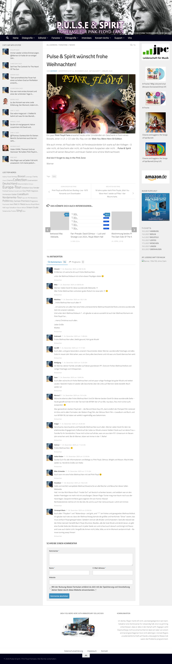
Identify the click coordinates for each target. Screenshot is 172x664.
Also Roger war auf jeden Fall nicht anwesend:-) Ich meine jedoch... (24, 161)
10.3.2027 (150, 231)
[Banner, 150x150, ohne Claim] (154, 261)
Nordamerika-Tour (12, 197)
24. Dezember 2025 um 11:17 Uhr (73, 348)
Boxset (21, 176)
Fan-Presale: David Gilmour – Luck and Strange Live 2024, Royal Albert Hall (88, 235)
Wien (24, 211)
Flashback (11, 191)
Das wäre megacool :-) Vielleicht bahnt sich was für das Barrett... (23, 114)
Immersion (7, 194)
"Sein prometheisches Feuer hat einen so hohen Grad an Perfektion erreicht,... (24, 80)
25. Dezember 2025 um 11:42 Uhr (74, 445)
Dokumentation (23, 184)
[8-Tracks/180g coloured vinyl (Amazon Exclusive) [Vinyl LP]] (156, 80)
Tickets (13, 211)
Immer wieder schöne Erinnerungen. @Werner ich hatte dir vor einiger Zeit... (24, 55)
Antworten (58, 280)
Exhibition (25, 187)
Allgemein (52, 44)
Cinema (10, 180)
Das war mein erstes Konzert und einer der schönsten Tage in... (23, 92)
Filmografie (70, 38)
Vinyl (19, 210)
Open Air (24, 198)
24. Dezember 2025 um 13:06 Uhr (72, 377)
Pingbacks (77, 261)
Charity (35, 176)
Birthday (14, 177)
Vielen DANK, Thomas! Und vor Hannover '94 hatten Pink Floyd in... (24, 150)
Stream (29, 207)
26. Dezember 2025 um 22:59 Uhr (80, 510)
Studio (35, 207)
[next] (134, 229)
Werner (53, 71)
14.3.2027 (150, 237)
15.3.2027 (149, 240)
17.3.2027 (150, 243)
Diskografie (27, 38)
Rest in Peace (19, 204)
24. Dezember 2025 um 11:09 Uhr (75, 336)
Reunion (28, 204)
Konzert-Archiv (102, 38)
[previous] (47, 229)
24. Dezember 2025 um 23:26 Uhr (73, 423)
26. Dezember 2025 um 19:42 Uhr (76, 483)
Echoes (31, 184)
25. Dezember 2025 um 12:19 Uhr (78, 456)
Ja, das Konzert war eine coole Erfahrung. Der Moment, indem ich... (24, 103)
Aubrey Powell (7, 176)
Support (118, 38)
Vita (130, 38)
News (72, 44)
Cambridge (29, 177)
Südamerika (7, 211)
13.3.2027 (149, 234)
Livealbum (23, 194)
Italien (14, 194)
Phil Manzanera (32, 198)
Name (52, 568)
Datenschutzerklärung (73, 650)
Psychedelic (6, 204)
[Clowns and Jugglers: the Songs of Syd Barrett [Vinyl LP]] (156, 155)
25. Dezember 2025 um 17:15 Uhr (79, 471)
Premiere (25, 201)
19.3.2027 (149, 246)
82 (108, 214)
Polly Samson (15, 200)
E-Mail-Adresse (99, 568)
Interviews (87, 38)
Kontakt (104, 650)
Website (52, 577)
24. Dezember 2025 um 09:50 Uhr (72, 284)
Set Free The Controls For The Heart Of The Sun (24, 68)
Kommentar (54, 551)
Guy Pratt (27, 190)
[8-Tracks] (156, 104)
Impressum (92, 650)
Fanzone (56, 38)
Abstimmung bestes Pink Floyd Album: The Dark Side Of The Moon (128, 235)
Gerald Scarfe (18, 191)
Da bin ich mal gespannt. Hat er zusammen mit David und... (22, 126)
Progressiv (34, 201)
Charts (4, 180)
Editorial (42, 38)
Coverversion (32, 180)
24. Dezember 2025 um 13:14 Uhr (75, 395)
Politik (6, 201)
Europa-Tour (12, 187)
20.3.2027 (151, 249)
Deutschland (10, 183)
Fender (36, 187)
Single (7, 208)
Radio (11, 204)
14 (134, 44)
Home (15, 38)
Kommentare (58, 261)
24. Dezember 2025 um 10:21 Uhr (75, 299)
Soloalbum (13, 207)
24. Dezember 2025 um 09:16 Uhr (74, 269)
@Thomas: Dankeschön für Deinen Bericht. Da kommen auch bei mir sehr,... (24, 138)
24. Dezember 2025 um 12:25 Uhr (75, 362)
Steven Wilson (21, 207)
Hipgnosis (34, 191)
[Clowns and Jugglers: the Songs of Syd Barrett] (156, 131)
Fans (54, 176)
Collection (20, 179)
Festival (5, 191)
